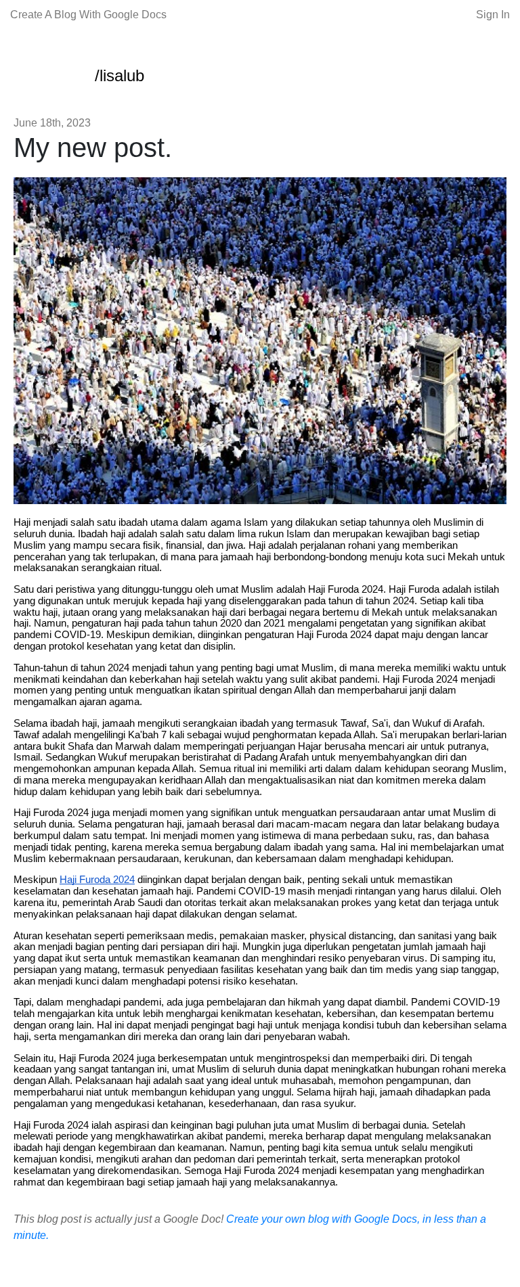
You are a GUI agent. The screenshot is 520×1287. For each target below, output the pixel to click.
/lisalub (119, 75)
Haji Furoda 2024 (97, 879)
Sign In (493, 14)
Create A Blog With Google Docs (88, 14)
